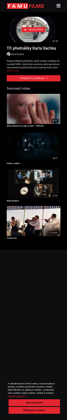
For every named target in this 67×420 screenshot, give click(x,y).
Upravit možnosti (16, 396)
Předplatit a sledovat (32, 78)
